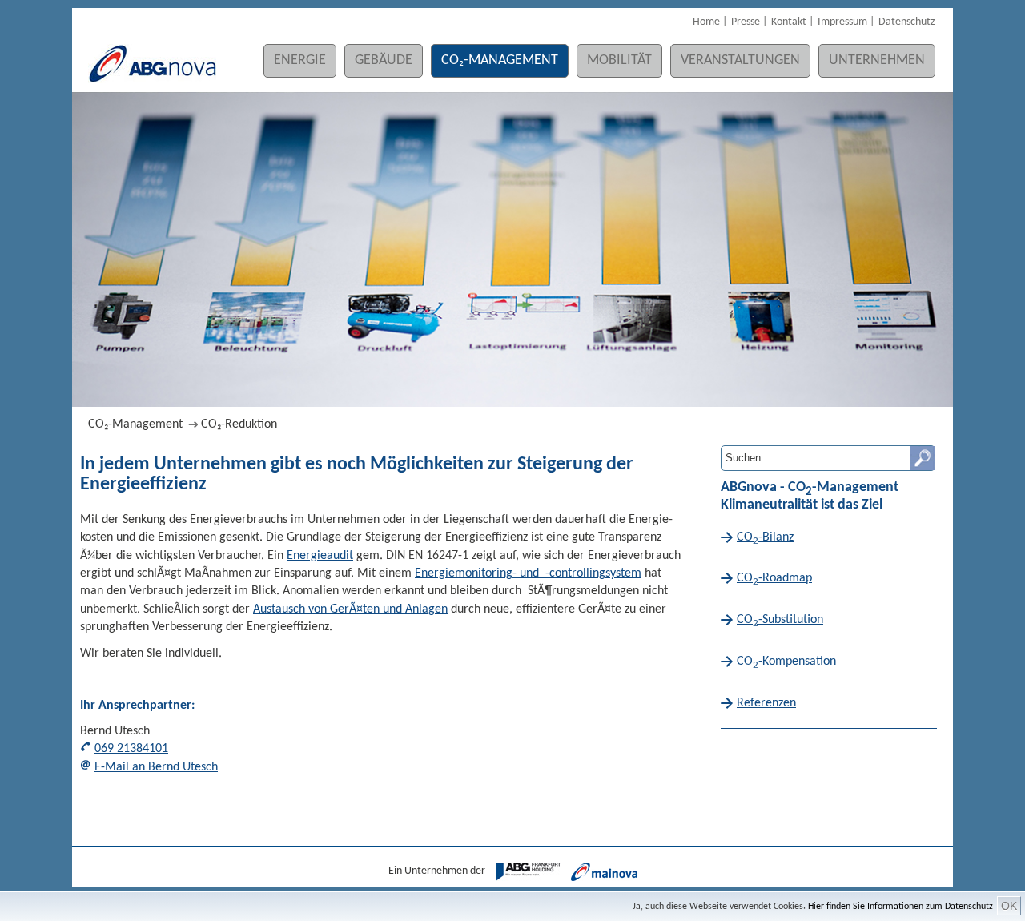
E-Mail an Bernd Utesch (156, 767)
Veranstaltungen (740, 60)
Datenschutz (906, 22)
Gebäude (383, 60)
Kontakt (788, 22)
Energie (300, 60)
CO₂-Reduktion (239, 424)
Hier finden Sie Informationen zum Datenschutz (900, 906)
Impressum (842, 22)
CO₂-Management (499, 60)
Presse (745, 22)
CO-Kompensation (786, 662)
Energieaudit (320, 555)
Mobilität (619, 60)
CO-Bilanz (765, 538)
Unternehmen (877, 60)
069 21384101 (131, 748)
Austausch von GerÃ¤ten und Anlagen (350, 609)
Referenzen (766, 703)
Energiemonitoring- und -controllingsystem (528, 573)
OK (1009, 905)
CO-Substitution (780, 621)
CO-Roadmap (774, 579)
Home (706, 22)
